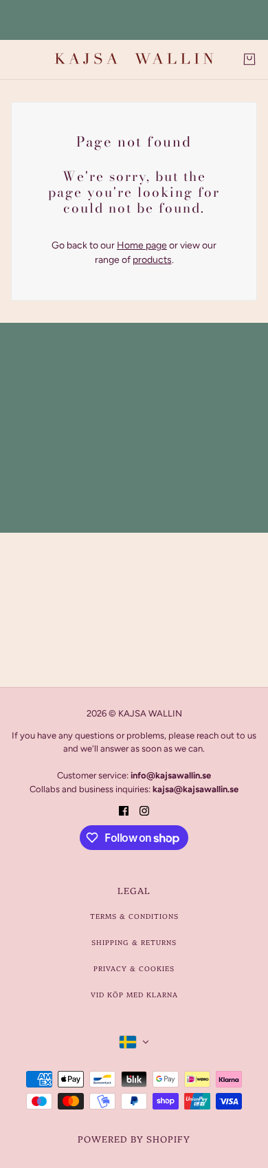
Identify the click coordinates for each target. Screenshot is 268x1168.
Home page (142, 245)
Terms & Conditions (134, 916)
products (152, 260)
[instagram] (144, 809)
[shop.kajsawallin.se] (134, 59)
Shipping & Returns (134, 942)
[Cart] (249, 59)
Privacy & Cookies (134, 968)
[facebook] (123, 809)
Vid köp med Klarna (134, 994)
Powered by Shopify (134, 1138)
